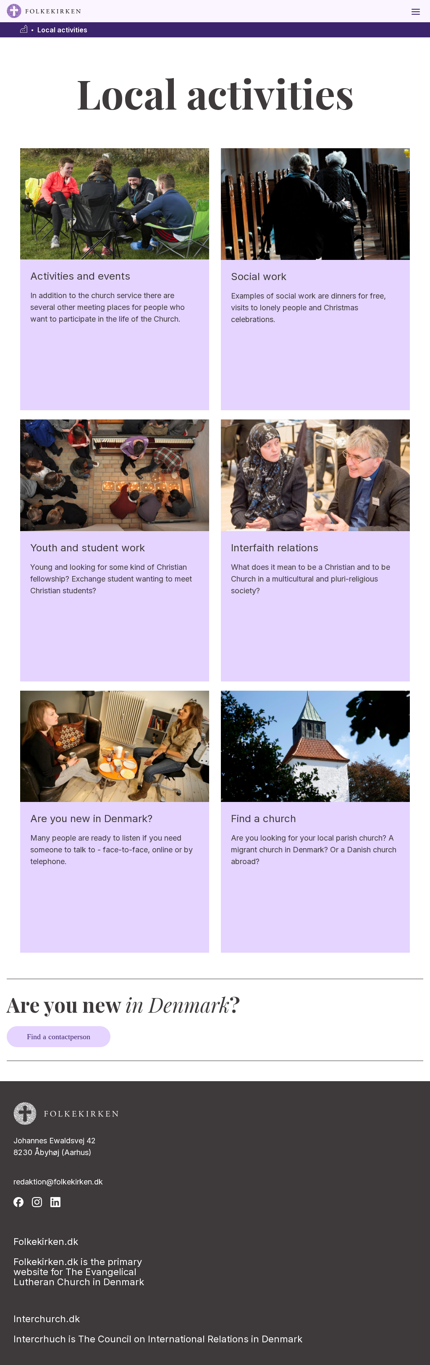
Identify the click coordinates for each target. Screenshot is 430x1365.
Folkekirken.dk (45, 1242)
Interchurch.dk (46, 1319)
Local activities (62, 30)
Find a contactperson (58, 1036)
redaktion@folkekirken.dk (58, 1181)
